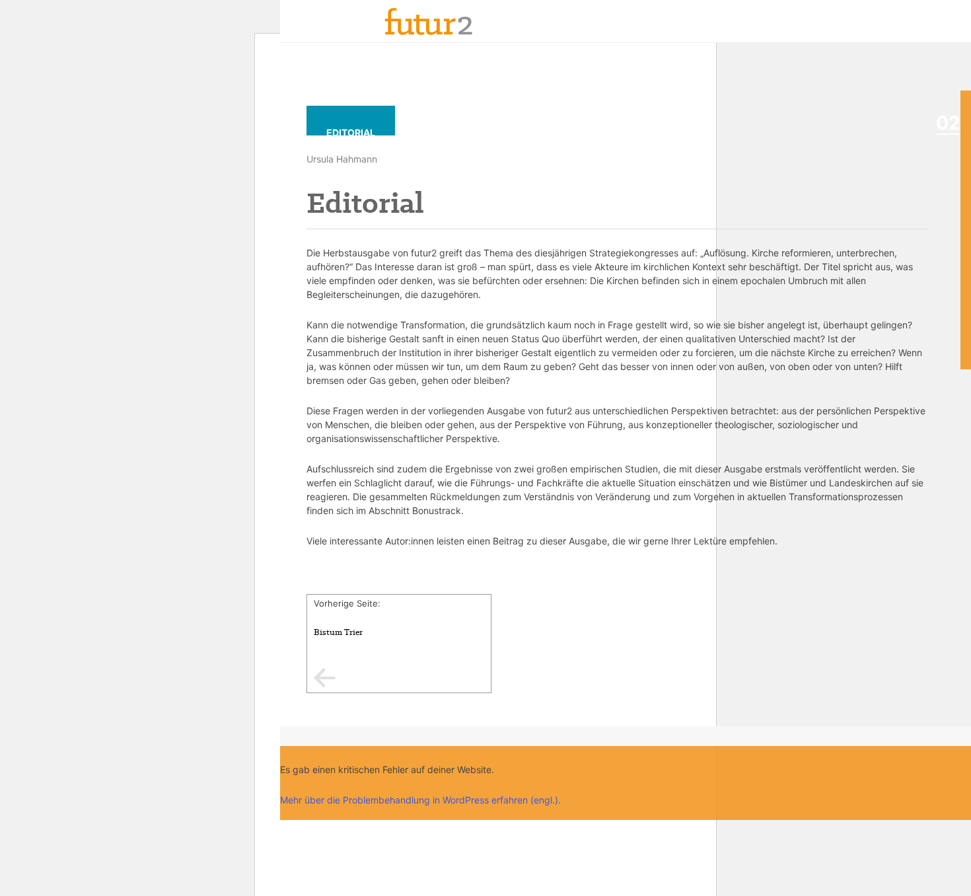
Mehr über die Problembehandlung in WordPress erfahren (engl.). (420, 799)
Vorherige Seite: (347, 618)
